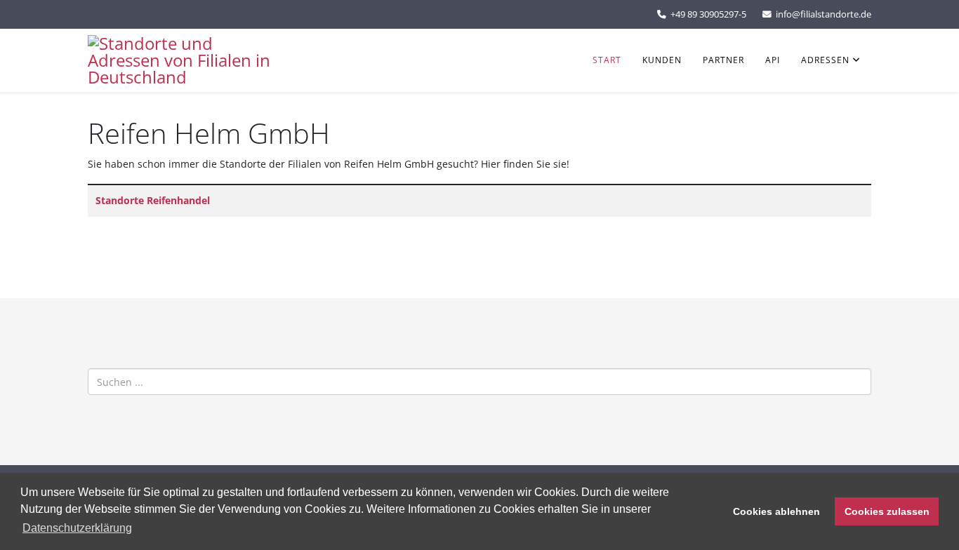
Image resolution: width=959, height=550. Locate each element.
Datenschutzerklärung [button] (77, 528)
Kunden (662, 60)
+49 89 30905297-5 (708, 14)
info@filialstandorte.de (823, 14)
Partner (723, 60)
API (772, 60)
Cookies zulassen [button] (887, 511)
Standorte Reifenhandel (152, 200)
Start (607, 60)
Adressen (825, 60)
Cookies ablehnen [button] (776, 511)
